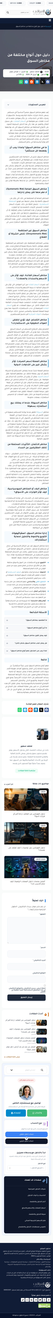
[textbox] (26, 1168)
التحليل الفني (40, 582)
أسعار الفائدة (33, 285)
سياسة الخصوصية (20, 1264)
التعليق (42, 914)
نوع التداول (42, 1164)
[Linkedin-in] (31, 1300)
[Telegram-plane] (36, 1300)
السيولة (39, 412)
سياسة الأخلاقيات (34, 1262)
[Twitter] (40, 1300)
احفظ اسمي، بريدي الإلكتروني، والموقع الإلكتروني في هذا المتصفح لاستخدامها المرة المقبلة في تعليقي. (27, 990)
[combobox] (26, 1168)
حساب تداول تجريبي (26, 1141)
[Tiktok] (23, 1300)
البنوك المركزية (35, 314)
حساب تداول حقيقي (26, 1134)
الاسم (43, 948)
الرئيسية (48, 26)
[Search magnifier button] (8, 12)
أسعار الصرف (43, 377)
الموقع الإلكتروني (39, 973)
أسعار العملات (19, 121)
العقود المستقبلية (14, 572)
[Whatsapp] (27, 1300)
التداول (43, 75)
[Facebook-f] (49, 1300)
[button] (48, 82)
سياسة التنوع (46, 1262)
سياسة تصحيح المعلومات (19, 1262)
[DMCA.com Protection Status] (44, 1308)
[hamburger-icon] (50, 20)
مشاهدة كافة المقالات (26, 771)
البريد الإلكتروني (39, 960)
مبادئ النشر (31, 1264)
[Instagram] (44, 1300)
